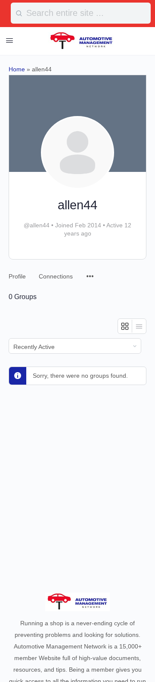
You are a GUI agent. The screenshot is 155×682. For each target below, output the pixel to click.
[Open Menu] (9, 40)
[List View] (139, 326)
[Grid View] (125, 326)
